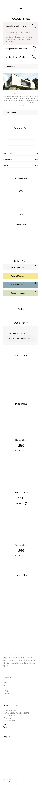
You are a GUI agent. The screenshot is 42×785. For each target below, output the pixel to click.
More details (19, 451)
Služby (6, 691)
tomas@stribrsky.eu (10, 710)
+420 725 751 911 (10, 716)
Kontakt (6, 693)
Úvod (5, 682)
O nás (6, 685)
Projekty (6, 688)
